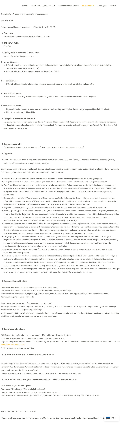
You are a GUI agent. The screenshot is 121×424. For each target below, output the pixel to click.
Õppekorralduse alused (68, 5)
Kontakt (113, 5)
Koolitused (86, 5)
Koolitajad (102, 5)
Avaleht (25, 5)
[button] (92, 5)
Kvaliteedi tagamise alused (43, 5)
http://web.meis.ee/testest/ (13, 344)
